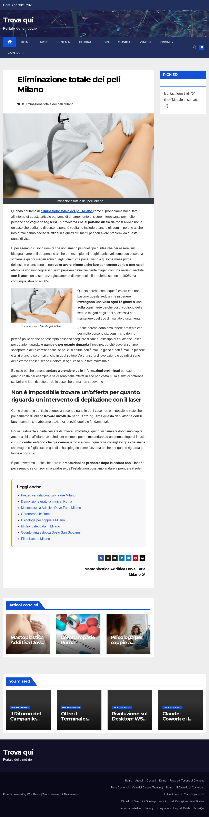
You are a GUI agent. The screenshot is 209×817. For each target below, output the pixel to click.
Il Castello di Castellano (190, 787)
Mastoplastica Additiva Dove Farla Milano (51, 508)
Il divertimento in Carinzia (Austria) (183, 794)
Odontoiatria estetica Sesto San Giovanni (51, 532)
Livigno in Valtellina (130, 808)
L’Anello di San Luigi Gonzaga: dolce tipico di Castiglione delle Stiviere (162, 801)
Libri (105, 42)
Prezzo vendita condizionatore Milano (48, 495)
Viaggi (145, 42)
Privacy (167, 42)
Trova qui (18, 20)
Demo (162, 780)
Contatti (16, 52)
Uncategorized (20, 707)
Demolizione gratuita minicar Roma (46, 501)
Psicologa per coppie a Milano (43, 520)
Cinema (63, 42)
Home (26, 42)
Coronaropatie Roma (36, 514)
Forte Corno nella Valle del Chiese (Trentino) (137, 787)
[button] (194, 47)
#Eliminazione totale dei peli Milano (47, 104)
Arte (44, 42)
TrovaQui (198, 808)
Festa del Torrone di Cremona (186, 780)
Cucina (85, 42)
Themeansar (71, 794)
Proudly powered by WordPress (22, 794)
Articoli (139, 780)
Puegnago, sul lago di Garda (173, 808)
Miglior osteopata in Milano (40, 526)
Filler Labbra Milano (35, 539)
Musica (124, 42)
